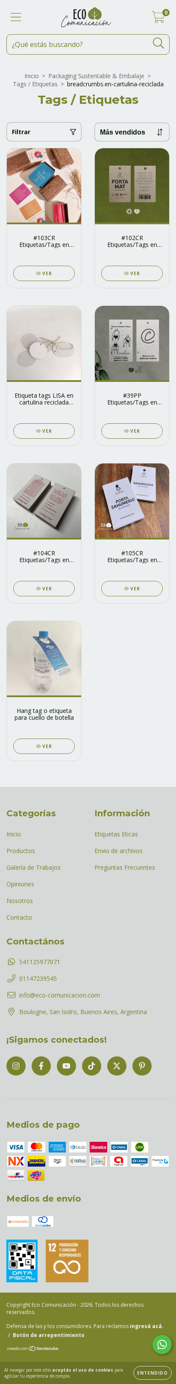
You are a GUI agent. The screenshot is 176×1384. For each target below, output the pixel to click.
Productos (20, 851)
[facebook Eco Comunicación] (41, 1066)
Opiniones (20, 884)
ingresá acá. (147, 1326)
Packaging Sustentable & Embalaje (96, 76)
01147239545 (38, 978)
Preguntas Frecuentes (124, 867)
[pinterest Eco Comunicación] (142, 1066)
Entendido (152, 1373)
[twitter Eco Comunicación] (116, 1066)
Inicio (31, 76)
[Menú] (16, 17)
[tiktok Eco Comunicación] (91, 1066)
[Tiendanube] (33, 1349)
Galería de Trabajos (33, 867)
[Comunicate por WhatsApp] (162, 1344)
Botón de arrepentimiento (49, 1335)
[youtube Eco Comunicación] (66, 1066)
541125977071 (39, 962)
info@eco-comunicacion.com (59, 995)
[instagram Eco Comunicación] (16, 1066)
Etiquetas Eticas (116, 834)
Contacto (19, 917)
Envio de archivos (118, 851)
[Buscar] (159, 43)
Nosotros (19, 901)
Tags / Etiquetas (35, 84)
